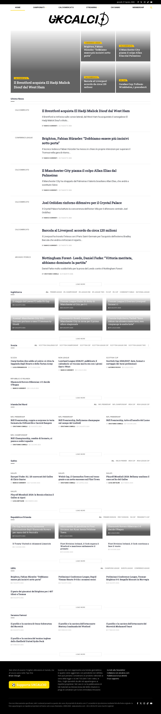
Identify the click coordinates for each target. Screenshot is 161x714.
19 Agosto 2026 (36, 426)
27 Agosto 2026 (37, 92)
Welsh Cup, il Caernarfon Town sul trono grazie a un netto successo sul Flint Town (79, 478)
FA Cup (108, 292)
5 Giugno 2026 (35, 444)
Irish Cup (132, 404)
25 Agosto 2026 (115, 308)
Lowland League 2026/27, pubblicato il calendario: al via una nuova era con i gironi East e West (80, 364)
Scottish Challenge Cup (48, 345)
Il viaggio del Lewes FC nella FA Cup (31, 301)
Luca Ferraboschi (20, 367)
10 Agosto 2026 (83, 426)
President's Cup (143, 517)
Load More (80, 284)
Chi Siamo (115, 7)
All (47, 292)
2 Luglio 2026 (128, 367)
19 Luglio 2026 (114, 328)
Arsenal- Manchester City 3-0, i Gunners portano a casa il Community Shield (32, 321)
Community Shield (127, 292)
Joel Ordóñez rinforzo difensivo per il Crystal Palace (82, 203)
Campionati (39, 7)
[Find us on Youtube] (151, 2)
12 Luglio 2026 (67, 536)
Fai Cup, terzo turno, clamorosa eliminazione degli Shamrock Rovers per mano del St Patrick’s (32, 529)
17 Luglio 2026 (34, 367)
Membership (138, 7)
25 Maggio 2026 (65, 630)
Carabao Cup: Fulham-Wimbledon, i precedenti (133, 86)
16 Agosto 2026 (19, 328)
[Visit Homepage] (78, 19)
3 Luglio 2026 (81, 370)
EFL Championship (70, 292)
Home (17, 7)
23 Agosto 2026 (17, 630)
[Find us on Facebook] (138, 2)
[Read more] (140, 118)
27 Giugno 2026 (34, 483)
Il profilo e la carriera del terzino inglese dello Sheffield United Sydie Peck (31, 639)
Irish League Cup (143, 404)
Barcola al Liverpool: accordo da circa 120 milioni (95, 84)
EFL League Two (98, 292)
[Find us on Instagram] (144, 2)
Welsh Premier (121, 461)
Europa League (127, 568)
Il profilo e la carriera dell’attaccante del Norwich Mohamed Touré (126, 625)
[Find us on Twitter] (141, 2)
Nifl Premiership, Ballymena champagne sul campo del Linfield (79, 421)
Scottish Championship (69, 345)
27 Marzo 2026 (127, 483)
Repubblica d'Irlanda (20, 378)
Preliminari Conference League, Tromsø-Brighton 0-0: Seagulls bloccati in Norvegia (127, 578)
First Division (123, 517)
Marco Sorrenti (22, 92)
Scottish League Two (137, 345)
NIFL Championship (119, 404)
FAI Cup (132, 517)
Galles (14, 473)
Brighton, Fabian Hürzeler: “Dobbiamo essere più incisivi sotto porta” (97, 51)
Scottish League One (118, 345)
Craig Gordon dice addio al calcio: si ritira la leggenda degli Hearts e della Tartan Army (32, 362)
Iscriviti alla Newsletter (116, 670)
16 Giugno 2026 (67, 552)
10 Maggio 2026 (17, 645)
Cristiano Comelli (51, 274)
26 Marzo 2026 (32, 501)
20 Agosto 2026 (113, 583)
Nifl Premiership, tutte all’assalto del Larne (128, 420)
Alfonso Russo (114, 367)
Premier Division (109, 517)
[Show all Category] (148, 345)
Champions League (112, 568)
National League (142, 292)
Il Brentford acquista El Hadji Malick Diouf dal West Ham (42, 84)
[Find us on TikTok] (148, 2)
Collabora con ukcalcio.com (118, 673)
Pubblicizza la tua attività (117, 675)
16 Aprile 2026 (83, 483)
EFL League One (84, 292)
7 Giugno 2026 (131, 424)
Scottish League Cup (100, 345)
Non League (63, 358)
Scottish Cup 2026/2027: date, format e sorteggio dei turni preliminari (125, 362)
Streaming (91, 7)
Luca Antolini (114, 483)
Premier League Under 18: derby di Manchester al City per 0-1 (77, 303)
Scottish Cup (85, 345)
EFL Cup (123, 80)
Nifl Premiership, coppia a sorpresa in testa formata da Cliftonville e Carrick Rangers (32, 421)
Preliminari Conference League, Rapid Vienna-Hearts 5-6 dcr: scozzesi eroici (77, 578)
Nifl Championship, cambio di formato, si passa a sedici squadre (31, 439)
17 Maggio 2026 (113, 630)
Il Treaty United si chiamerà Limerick (32, 543)
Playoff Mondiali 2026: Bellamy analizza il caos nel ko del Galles (127, 478)
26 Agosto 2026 (19, 305)
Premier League (56, 292)
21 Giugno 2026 (19, 547)
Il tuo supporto (113, 678)
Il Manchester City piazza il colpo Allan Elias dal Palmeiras (130, 52)
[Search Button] (151, 7)
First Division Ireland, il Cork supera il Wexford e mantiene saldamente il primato (79, 546)
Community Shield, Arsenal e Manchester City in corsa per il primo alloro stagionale (79, 321)
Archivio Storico (23, 257)
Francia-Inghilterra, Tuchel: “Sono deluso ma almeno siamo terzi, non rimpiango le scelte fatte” (126, 321)
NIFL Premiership (104, 404)
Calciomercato (66, 7)
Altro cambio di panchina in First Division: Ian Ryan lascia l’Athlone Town (77, 529)
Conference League (92, 43)
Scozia (14, 358)
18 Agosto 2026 (19, 536)
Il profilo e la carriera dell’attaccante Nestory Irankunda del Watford (76, 625)
